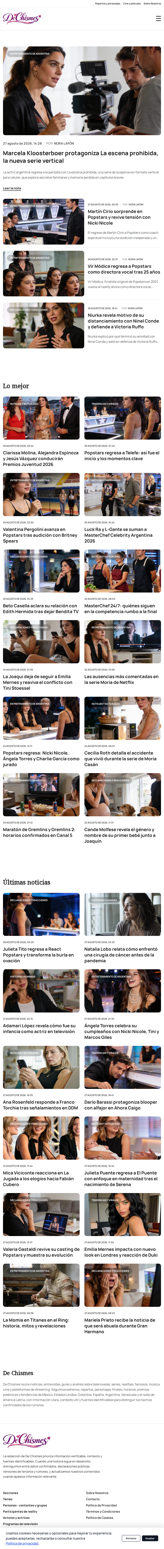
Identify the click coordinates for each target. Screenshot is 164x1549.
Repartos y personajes (107, 3)
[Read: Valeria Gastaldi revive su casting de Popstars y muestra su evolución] (41, 1214)
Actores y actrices (16, 1518)
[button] (158, 18)
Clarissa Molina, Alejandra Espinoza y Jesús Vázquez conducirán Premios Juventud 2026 (41, 458)
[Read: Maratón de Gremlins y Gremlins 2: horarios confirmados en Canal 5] (41, 794)
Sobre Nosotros (152, 3)
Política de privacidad (22, 1543)
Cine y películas (132, 3)
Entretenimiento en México (27, 780)
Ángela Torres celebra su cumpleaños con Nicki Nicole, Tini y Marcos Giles (121, 1031)
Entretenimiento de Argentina (29, 53)
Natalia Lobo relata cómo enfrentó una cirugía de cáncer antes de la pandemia (121, 955)
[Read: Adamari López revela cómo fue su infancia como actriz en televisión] (41, 990)
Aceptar (150, 1538)
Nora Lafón (136, 204)
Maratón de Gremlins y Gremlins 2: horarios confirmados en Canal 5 (39, 832)
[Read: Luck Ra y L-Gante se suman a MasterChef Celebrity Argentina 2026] (122, 494)
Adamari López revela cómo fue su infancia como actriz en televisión (39, 1028)
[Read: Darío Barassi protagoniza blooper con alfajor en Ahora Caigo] (122, 1067)
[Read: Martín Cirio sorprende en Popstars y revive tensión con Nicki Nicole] (43, 221)
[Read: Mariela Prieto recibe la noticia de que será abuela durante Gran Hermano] (122, 1285)
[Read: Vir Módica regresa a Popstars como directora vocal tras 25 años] (43, 273)
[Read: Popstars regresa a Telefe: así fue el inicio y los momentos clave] (122, 418)
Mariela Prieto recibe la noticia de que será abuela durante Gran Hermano (119, 1326)
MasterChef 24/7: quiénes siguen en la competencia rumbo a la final (120, 609)
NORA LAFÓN (64, 143)
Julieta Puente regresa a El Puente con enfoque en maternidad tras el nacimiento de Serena (121, 1178)
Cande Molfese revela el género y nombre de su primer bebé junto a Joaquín (120, 835)
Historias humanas (104, 900)
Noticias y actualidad (24, 403)
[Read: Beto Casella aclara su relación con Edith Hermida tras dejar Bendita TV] (41, 570)
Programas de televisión (20, 1524)
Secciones (10, 1493)
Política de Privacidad (101, 1505)
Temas (7, 1499)
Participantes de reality (20, 1511)
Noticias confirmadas (106, 480)
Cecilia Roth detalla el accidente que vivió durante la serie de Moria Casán (120, 759)
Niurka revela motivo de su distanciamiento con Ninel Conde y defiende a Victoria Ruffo (123, 321)
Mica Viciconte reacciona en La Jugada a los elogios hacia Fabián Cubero (38, 1178)
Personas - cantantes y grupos (25, 1505)
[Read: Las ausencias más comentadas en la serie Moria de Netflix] (122, 641)
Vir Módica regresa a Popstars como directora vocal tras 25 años (124, 269)
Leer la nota (12, 188)
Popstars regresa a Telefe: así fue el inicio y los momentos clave (121, 456)
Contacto (93, 1499)
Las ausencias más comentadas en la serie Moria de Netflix (121, 679)
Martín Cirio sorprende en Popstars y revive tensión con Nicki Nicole (119, 217)
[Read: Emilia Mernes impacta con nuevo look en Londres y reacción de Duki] (122, 1214)
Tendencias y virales (105, 403)
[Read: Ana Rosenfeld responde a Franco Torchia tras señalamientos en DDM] (41, 1067)
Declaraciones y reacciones (29, 310)
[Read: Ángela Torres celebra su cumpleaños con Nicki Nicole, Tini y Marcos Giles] (122, 990)
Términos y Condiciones (103, 1511)
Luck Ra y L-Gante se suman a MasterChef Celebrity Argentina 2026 (118, 535)
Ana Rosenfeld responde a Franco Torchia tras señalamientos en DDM (40, 1105)
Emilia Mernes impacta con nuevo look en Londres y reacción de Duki (121, 1252)
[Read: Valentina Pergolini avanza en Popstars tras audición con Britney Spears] (41, 494)
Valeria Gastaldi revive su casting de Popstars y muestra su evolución (41, 1252)
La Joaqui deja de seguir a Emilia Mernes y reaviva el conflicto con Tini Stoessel (37, 682)
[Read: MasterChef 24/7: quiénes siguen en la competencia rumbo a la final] (122, 570)
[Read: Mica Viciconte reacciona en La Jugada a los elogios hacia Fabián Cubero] (41, 1137)
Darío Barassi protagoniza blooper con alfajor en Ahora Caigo (120, 1105)
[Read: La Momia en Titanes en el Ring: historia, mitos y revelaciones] (41, 1285)
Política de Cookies (99, 1518)
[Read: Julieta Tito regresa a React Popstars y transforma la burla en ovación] (41, 914)
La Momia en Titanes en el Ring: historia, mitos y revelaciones (36, 1323)
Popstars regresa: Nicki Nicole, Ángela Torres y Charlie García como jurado (41, 759)
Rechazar (131, 1538)
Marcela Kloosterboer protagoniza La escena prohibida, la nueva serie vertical (80, 156)
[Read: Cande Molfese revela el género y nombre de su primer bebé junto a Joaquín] (122, 794)
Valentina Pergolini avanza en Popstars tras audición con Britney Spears (40, 535)
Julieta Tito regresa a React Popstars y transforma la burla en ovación (38, 955)
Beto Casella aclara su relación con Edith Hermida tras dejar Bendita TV (41, 609)
